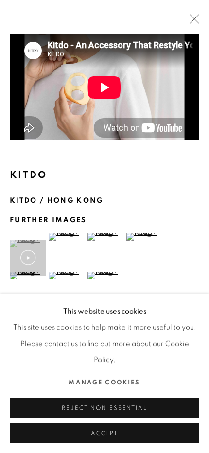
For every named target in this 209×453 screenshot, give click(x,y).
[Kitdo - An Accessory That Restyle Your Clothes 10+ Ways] (104, 87)
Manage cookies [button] (104, 382)
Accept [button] (104, 433)
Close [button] (192, 22)
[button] (28, 258)
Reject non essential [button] (104, 408)
